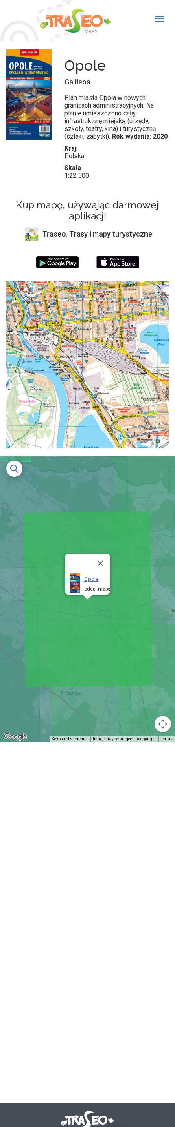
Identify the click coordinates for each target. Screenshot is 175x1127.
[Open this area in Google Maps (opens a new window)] (15, 736)
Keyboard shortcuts (70, 739)
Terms (167, 739)
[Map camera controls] (163, 724)
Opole (91, 579)
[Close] (100, 563)
